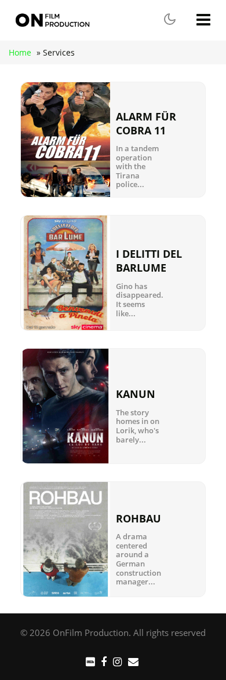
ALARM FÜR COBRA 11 (146, 123)
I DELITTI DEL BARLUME (149, 261)
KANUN (135, 394)
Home (20, 52)
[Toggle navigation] (204, 19)
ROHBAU (138, 518)
